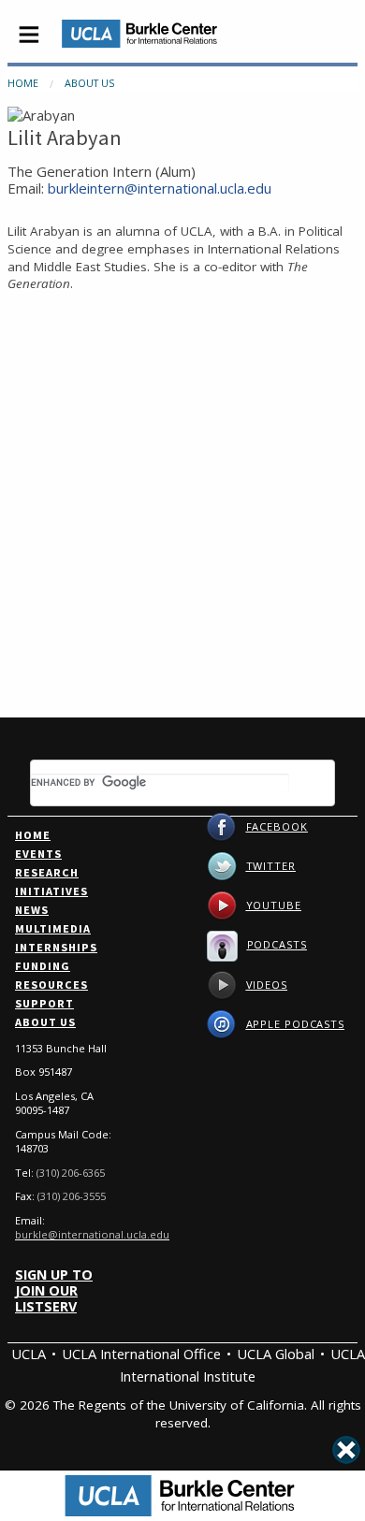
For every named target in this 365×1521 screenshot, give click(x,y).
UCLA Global (275, 1353)
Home (22, 83)
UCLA (28, 1353)
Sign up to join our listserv (54, 1291)
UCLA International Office (141, 1353)
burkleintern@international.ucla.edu (159, 188)
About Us (89, 83)
